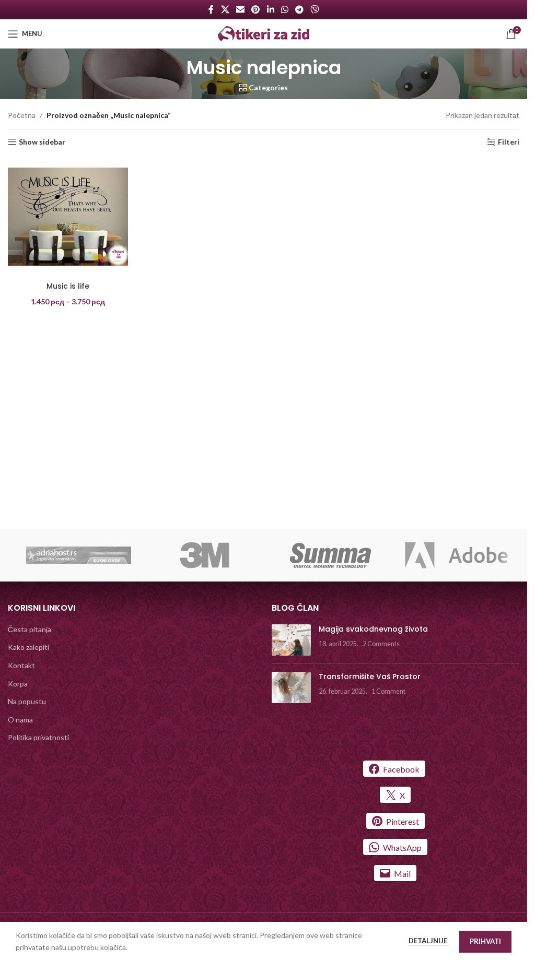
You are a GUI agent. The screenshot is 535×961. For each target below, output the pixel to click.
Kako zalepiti (28, 647)
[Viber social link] (314, 9)
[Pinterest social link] (255, 9)
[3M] (205, 555)
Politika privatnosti (38, 737)
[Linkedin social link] (270, 9)
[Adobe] (456, 555)
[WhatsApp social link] (284, 9)
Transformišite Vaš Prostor (370, 676)
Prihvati (485, 941)
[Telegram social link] (299, 9)
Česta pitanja (29, 629)
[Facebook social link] (211, 9)
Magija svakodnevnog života (373, 629)
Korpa (18, 683)
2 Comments (381, 644)
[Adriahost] (79, 555)
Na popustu (27, 701)
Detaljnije (429, 940)
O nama (20, 719)
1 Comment (388, 691)
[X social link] (224, 9)
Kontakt (21, 665)
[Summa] (330, 555)
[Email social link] (240, 9)
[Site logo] (263, 32)
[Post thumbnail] (291, 640)
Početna (22, 115)
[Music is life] (68, 217)
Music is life (67, 286)
